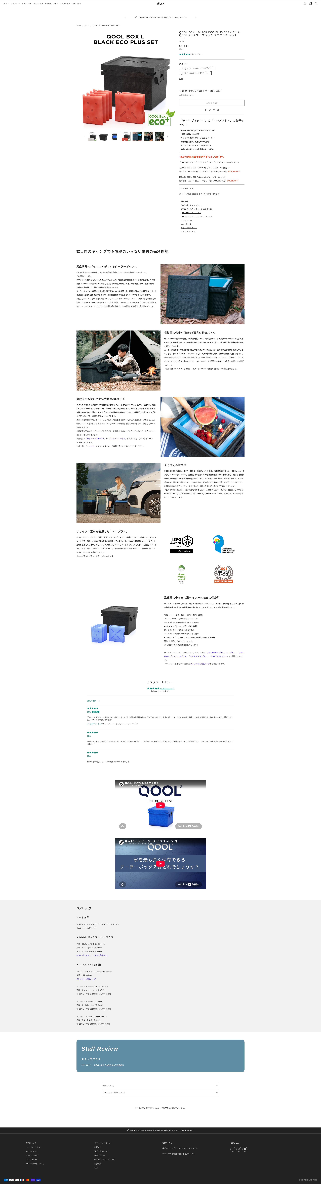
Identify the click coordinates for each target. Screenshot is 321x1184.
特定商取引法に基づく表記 (104, 1160)
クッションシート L (117, 439)
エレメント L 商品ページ (86, 979)
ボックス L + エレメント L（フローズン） (197, 68)
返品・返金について (102, 1151)
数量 (181, 79)
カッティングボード (189, 228)
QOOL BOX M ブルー (198, 656)
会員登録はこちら (186, 95)
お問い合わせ (31, 1160)
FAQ (166, 1108)
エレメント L (186, 224)
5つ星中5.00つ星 (167, 689)
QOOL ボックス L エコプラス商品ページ (92, 955)
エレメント (91, 446)
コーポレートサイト (34, 1147)
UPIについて (31, 1143)
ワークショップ (32, 1155)
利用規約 (97, 1147)
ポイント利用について (35, 1164)
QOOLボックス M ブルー (191, 205)
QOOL (87, 25)
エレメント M (186, 220)
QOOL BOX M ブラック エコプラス (221, 652)
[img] (92, 708)
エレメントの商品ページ (200, 664)
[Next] (195, 17)
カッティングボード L (95, 439)
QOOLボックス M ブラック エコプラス (196, 209)
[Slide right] (167, 137)
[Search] (316, 3)
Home (78, 25)
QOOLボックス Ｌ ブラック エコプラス (196, 216)
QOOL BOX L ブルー (219, 656)
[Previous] (125, 17)
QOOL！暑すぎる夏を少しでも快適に (109, 1065)
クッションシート (188, 231)
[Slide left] (85, 137)
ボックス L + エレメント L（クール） (195, 73)
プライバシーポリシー (103, 1143)
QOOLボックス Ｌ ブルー (191, 213)
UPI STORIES (31, 1151)
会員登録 (97, 1164)
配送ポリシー (99, 1155)
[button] (184, 54)
